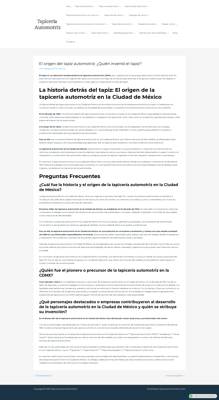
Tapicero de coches (75, 33)
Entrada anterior (43, 376)
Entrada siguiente (175, 376)
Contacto (70, 42)
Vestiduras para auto (123, 33)
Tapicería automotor (122, 24)
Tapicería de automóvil (135, 6)
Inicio (68, 6)
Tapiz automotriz (99, 33)
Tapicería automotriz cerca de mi (82, 15)
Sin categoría (46, 68)
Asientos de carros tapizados (153, 33)
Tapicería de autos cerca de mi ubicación (85, 24)
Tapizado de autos (146, 24)
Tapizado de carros (138, 15)
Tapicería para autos (108, 6)
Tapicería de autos (84, 6)
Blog (175, 33)
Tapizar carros (168, 24)
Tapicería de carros (113, 15)
